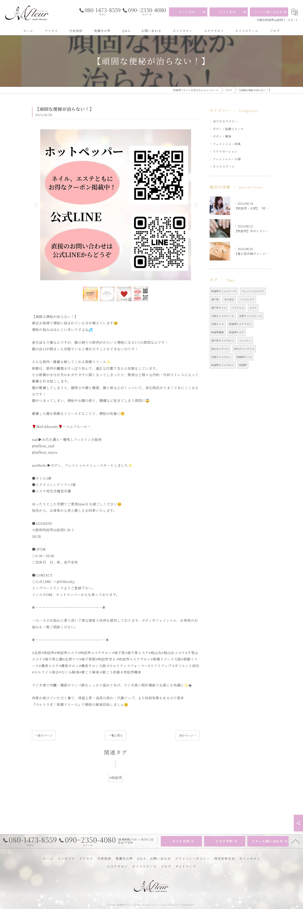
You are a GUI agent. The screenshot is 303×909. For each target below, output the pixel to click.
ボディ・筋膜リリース (228, 129)
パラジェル (237, 307)
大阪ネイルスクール (222, 316)
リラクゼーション (225, 151)
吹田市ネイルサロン (222, 365)
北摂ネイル (217, 324)
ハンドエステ (246, 299)
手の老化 (229, 299)
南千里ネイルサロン (222, 340)
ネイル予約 (187, 12)
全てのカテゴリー (225, 121)
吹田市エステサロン (240, 324)
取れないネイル (220, 348)
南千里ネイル (218, 307)
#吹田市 (115, 777)
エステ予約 (227, 12)
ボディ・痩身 (222, 136)
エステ (253, 307)
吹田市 (243, 365)
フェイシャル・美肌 (227, 144)
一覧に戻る (115, 735)
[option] (115, 204)
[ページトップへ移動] (296, 841)
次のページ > (187, 735)
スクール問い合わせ (268, 12)
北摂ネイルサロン (221, 357)
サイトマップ (185, 866)
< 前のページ (43, 735)
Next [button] (195, 205)
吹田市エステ (236, 332)
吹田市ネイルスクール (223, 291)
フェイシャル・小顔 (227, 159)
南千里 (215, 299)
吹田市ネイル (244, 357)
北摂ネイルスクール (250, 316)
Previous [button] (36, 205)
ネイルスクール (224, 166)
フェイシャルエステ (253, 291)
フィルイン (245, 340)
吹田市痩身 (217, 332)
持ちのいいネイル (244, 348)
